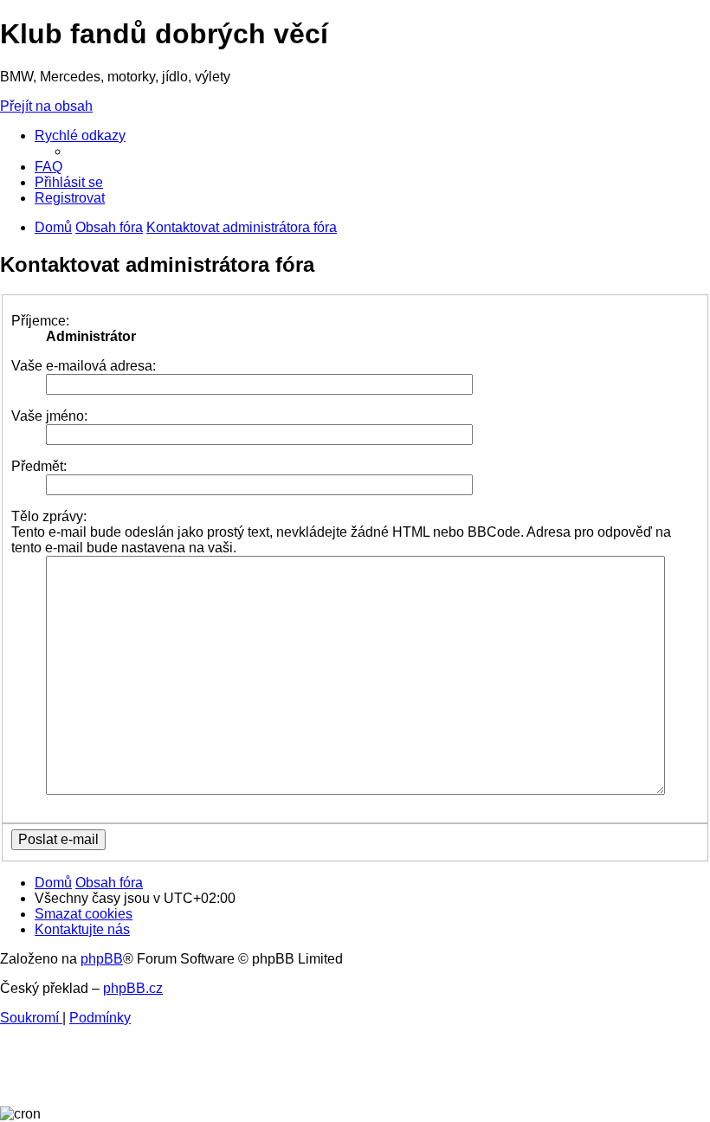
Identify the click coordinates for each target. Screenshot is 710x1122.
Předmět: (39, 466)
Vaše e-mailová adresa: (83, 365)
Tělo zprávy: (49, 516)
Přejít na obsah (46, 106)
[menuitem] (48, 166)
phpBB (102, 958)
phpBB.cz (133, 988)
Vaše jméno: (49, 416)
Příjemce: (40, 320)
